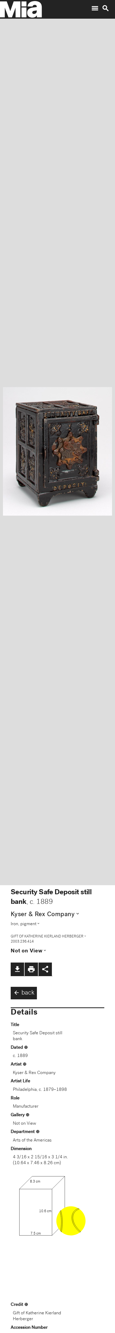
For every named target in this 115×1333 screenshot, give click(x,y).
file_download (17, 969)
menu (95, 8)
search (106, 8)
